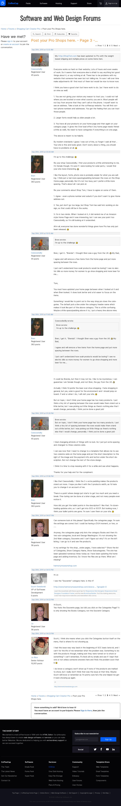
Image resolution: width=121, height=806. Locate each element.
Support (74, 3)
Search (37, 34)
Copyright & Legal (86, 793)
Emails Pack (29, 767)
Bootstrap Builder (90, 593)
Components (101, 780)
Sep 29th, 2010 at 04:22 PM (43, 600)
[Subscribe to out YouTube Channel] (107, 749)
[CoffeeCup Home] (13, 3)
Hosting (59, 3)
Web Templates (102, 767)
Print (48, 34)
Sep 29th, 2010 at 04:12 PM (42, 570)
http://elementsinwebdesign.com (65, 687)
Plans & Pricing (54, 785)
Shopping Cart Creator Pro (28, 29)
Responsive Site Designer (95, 591)
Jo (32, 539)
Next (115, 45)
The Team (5, 767)
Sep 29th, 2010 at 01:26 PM (42, 413)
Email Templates (102, 771)
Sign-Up (108, 739)
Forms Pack (29, 771)
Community (77, 762)
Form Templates (102, 776)
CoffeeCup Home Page (29, 793)
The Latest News (8, 771)
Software (43, 3)
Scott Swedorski (38, 586)
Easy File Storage (56, 776)
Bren (33, 176)
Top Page (15, 793)
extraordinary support (55, 740)
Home (3, 29)
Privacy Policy (68, 801)
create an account (11, 44)
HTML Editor (48, 735)
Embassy (75, 776)
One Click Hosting (56, 771)
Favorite (73, 34)
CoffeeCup (6, 762)
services (48, 737)
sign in (10, 41)
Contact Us (5, 780)
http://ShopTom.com (67, 56)
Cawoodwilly (36, 69)
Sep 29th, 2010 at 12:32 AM (42, 50)
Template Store (103, 762)
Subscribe (60, 34)
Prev (100, 45)
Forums (11, 29)
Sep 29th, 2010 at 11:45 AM (42, 314)
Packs (28, 3)
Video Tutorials (78, 771)
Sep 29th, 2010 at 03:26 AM (43, 152)
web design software (32, 737)
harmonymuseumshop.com (65, 566)
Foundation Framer (67, 593)
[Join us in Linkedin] (113, 749)
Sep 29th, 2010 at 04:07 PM (43, 515)
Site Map (106, 793)
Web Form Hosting (56, 780)
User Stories (77, 785)
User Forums (77, 780)
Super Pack (29, 776)
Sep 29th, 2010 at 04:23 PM (43, 634)
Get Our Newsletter (9, 776)
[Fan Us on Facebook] (101, 749)
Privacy (97, 793)
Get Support (73, 793)
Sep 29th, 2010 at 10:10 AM (42, 233)
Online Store (44, 793)
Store (89, 3)
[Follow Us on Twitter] (95, 749)
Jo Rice (34, 657)
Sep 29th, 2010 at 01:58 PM (42, 476)
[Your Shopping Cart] (100, 3)
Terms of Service (81, 801)
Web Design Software (58, 793)
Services (52, 762)
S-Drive (52, 767)
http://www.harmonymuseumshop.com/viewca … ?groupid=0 (80, 587)
